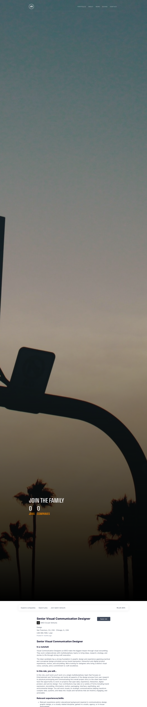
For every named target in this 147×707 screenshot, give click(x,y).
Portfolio (82, 6)
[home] (31, 6)
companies (28, 608)
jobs (43, 608)
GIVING (105, 6)
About (90, 6)
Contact (113, 6)
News (98, 6)
